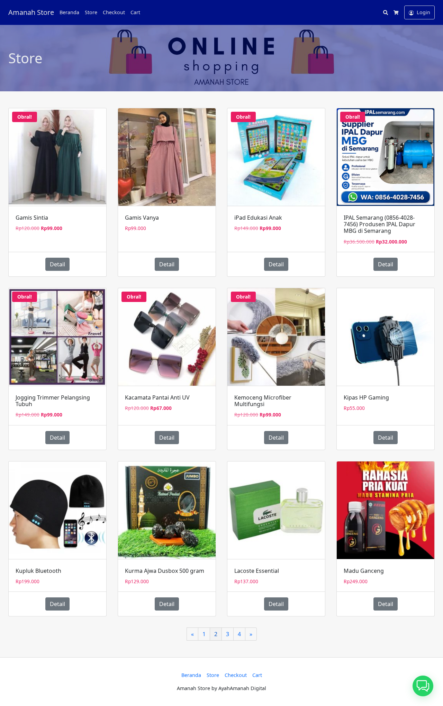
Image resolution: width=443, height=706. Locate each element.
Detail (57, 264)
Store (91, 12)
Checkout (114, 12)
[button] (423, 686)
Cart (135, 12)
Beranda (69, 12)
